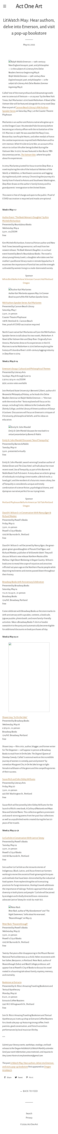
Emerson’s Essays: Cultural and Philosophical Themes (26, 369)
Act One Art (32, 1124)
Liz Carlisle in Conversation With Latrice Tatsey (23, 838)
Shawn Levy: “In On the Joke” (14, 717)
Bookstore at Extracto (11, 982)
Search (29, 1113)
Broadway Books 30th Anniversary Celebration (23, 582)
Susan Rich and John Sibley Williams (18, 779)
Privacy (29, 1118)
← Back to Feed (29, 1091)
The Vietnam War (28, 155)
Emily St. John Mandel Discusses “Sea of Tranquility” (25, 440)
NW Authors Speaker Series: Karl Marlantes (21, 303)
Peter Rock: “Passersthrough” (15, 924)
